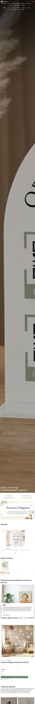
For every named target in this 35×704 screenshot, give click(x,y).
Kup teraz (22, 490)
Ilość (1, 672)
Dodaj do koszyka (14, 677)
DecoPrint (9, 660)
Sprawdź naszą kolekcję (8, 490)
